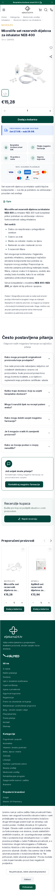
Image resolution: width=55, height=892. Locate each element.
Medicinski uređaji (11, 772)
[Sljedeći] (51, 540)
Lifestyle (7, 760)
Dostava (6, 677)
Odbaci (27, 879)
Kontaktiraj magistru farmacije (24, 484)
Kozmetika (7, 743)
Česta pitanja (9, 718)
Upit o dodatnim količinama (15, 681)
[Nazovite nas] (51, 9)
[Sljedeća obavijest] (52, 2)
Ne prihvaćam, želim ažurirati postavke (27, 872)
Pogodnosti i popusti (12, 739)
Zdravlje (6, 756)
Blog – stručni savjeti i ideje (15, 710)
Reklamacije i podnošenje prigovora (19, 706)
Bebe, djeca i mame (12, 751)
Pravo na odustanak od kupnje (17, 701)
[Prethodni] (44, 540)
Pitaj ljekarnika (9, 714)
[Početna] (27, 10)
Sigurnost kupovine (12, 693)
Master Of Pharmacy (12, 801)
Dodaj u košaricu (14, 609)
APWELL (35, 581)
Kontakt (6, 722)
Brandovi (7, 784)
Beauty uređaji (9, 768)
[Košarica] (40, 9)
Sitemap (6, 726)
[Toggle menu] (4, 10)
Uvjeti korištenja (10, 685)
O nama (6, 669)
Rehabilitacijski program (14, 776)
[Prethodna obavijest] (3, 2)
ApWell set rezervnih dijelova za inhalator (37, 587)
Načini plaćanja (10, 673)
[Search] (46, 9)
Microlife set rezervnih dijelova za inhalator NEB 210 (14, 587)
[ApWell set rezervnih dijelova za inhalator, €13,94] (41, 562)
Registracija (8, 697)
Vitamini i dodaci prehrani (14, 747)
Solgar (6, 797)
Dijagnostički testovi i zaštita (16, 780)
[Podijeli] (51, 56)
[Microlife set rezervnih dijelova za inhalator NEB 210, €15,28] (14, 562)
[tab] (7, 202)
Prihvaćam (27, 887)
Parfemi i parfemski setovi (15, 764)
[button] (51, 47)
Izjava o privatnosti (11, 689)
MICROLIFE (7, 25)
